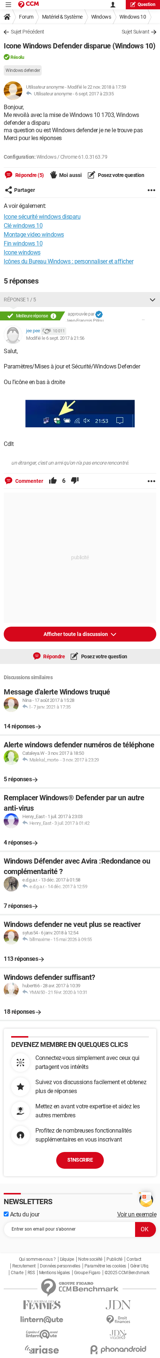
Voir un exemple (137, 1214)
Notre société (90, 1259)
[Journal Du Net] (118, 1305)
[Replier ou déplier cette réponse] (153, 300)
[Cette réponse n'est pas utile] (75, 481)
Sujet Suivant (136, 32)
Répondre (53, 656)
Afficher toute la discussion (76, 634)
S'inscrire (80, 1160)
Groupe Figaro (87, 1272)
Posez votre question (120, 175)
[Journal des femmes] (42, 1305)
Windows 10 (132, 17)
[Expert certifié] (99, 314)
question (147, 4)
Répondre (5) (29, 175)
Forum (26, 17)
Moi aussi (70, 175)
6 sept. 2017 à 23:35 (94, 93)
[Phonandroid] (118, 1349)
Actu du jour (24, 1214)
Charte (17, 1272)
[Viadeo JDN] (118, 1334)
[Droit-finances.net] (118, 1319)
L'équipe (67, 1259)
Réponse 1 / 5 (20, 300)
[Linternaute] (42, 1319)
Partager (24, 190)
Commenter (28, 481)
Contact (134, 1259)
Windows (101, 17)
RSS (31, 1272)
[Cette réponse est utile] (53, 481)
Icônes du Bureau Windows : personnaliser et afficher (68, 261)
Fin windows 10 (23, 243)
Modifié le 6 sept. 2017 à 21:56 (55, 338)
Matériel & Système (62, 17)
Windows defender (23, 70)
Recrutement (24, 1266)
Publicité (114, 1259)
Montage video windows (34, 234)
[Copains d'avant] (42, 1334)
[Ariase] (42, 1349)
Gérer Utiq (139, 1266)
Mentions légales (54, 1272)
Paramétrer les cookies (105, 1266)
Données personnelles (60, 1266)
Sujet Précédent (27, 32)
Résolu (17, 57)
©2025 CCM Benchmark (127, 1272)
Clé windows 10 (23, 225)
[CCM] (28, 4)
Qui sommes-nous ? (37, 1259)
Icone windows (22, 252)
